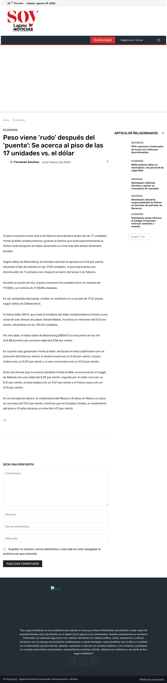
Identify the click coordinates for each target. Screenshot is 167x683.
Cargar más (138, 236)
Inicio (6, 120)
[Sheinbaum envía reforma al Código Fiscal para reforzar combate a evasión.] (121, 220)
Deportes (137, 143)
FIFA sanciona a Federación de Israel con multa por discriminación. (147, 149)
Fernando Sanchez (26, 162)
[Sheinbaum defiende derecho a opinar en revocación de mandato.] (121, 184)
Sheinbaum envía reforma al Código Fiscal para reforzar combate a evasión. (146, 222)
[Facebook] (150, 3)
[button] (159, 40)
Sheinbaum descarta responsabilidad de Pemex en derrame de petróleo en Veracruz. (146, 204)
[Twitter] (160, 3)
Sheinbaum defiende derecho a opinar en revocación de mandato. (145, 185)
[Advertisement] (83, 79)
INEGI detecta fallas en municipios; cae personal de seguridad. (147, 167)
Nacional (137, 179)
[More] (140, 448)
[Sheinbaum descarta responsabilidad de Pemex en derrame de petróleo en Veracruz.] (121, 202)
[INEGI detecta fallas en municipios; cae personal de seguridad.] (121, 165)
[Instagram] (155, 3)
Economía (19, 120)
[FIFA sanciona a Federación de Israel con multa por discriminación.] (121, 147)
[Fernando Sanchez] (6, 162)
